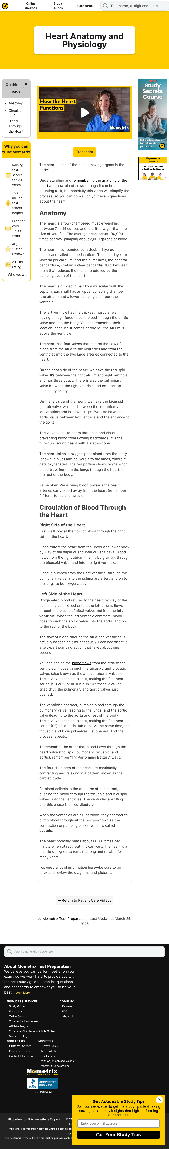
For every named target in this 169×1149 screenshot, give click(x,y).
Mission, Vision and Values (57, 1061)
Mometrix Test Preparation (65, 918)
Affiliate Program (19, 1026)
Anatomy (16, 103)
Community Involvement (24, 1021)
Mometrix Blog (18, 1036)
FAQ (64, 1011)
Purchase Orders (19, 1051)
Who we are (18, 275)
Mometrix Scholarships (55, 1065)
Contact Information (21, 1056)
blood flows (81, 663)
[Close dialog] (159, 1099)
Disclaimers (48, 1056)
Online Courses (31, 6)
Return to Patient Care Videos (86, 900)
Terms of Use (49, 1051)
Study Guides (58, 6)
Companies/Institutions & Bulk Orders (32, 1031)
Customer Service (20, 1046)
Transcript (84, 152)
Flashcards (85, 5)
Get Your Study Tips (118, 1134)
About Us (68, 1016)
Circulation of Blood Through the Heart (16, 121)
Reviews (67, 1006)
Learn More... (24, 992)
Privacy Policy (49, 1046)
